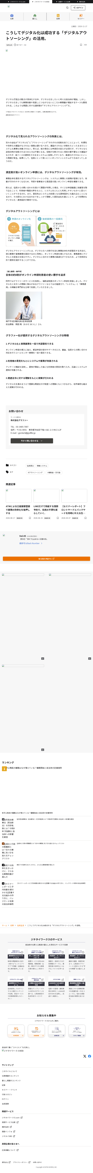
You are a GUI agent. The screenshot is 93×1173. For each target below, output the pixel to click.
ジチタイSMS (7, 1136)
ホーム (4, 925)
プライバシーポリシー (20, 1162)
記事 (12, 925)
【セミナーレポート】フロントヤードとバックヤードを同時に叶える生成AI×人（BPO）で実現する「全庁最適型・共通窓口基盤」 (73, 510)
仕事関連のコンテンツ (10, 1076)
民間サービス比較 (64, 2)
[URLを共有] (85, 44)
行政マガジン (7, 1094)
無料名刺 (82, 2)
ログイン (79, 7)
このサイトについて (9, 1071)
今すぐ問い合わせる (29, 440)
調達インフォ (7, 1131)
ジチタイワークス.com (17, 2)
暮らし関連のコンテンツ (11, 1080)
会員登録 (5, 1103)
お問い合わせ (37, 1162)
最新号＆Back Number (29, 543)
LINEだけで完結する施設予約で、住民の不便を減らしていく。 (46, 510)
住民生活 (20, 925)
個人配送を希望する (45, 559)
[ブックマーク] (81, 44)
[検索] (67, 7)
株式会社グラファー (19, 420)
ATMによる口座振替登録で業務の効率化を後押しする (18, 510)
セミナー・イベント (9, 1089)
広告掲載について (9, 1150)
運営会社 (5, 1162)
